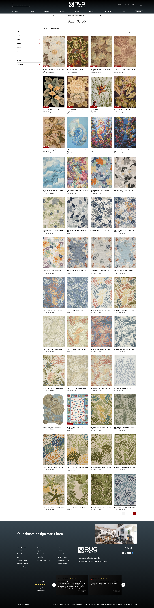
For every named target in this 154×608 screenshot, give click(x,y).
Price (18, 51)
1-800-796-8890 (129, 5)
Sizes (77, 12)
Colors (31, 12)
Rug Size (19, 31)
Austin (87, 558)
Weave (19, 43)
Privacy (19, 604)
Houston (81, 558)
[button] (136, 5)
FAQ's (18, 557)
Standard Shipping (62, 557)
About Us (19, 551)
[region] (89, 585)
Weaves (62, 12)
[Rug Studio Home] (77, 5)
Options (19, 60)
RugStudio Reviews (22, 560)
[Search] (13, 5)
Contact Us (20, 554)
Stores (138, 12)
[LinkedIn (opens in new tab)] (128, 548)
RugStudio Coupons (22, 564)
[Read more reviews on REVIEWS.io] (40, 591)
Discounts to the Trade (43, 560)
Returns (60, 551)
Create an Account (42, 554)
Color (18, 39)
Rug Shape (20, 64)
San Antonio (95, 558)
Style (18, 35)
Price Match (61, 554)
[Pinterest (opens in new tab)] (131, 548)
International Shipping (63, 560)
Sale (123, 12)
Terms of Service (62, 564)
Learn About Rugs (22, 567)
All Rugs (15, 12)
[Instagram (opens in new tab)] (125, 548)
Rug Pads (108, 12)
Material (19, 56)
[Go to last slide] (53, 15)
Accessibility (25, 604)
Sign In (39, 551)
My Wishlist (40, 557)
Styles (46, 12)
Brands (91, 12)
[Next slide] (100, 15)
